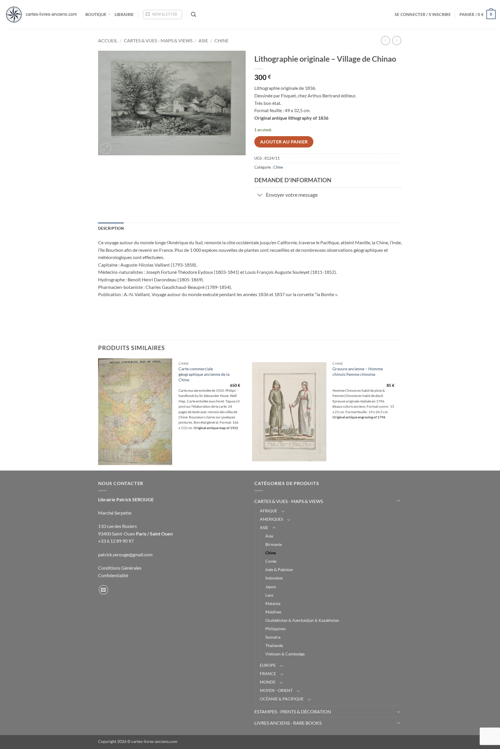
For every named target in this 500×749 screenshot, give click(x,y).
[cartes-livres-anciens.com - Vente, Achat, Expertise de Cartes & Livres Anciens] (40, 14)
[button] (162, 14)
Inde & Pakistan (279, 569)
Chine (221, 40)
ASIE (203, 40)
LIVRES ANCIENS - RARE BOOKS (287, 723)
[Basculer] (260, 195)
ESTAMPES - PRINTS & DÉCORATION (292, 711)
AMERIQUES (271, 519)
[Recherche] (193, 15)
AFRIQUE (268, 510)
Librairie (124, 14)
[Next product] (385, 40)
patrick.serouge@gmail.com (125, 554)
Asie (269, 535)
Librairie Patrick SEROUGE (126, 499)
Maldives (273, 611)
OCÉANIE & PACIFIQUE (282, 698)
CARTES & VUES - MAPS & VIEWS (158, 40)
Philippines (275, 628)
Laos (269, 595)
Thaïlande (274, 645)
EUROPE (268, 665)
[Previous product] (396, 40)
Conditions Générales (119, 568)
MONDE (267, 681)
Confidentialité (113, 575)
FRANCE (268, 673)
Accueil (107, 40)
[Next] (400, 414)
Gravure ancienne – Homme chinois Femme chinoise (357, 371)
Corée (270, 561)
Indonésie (274, 577)
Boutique (95, 14)
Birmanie (273, 544)
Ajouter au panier (284, 141)
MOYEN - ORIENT (276, 690)
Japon (270, 586)
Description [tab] (111, 228)
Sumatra (272, 637)
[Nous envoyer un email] (103, 590)
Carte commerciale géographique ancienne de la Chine (204, 374)
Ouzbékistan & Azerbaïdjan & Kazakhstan (302, 620)
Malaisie (272, 603)
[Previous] (98, 414)
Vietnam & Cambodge (285, 653)
